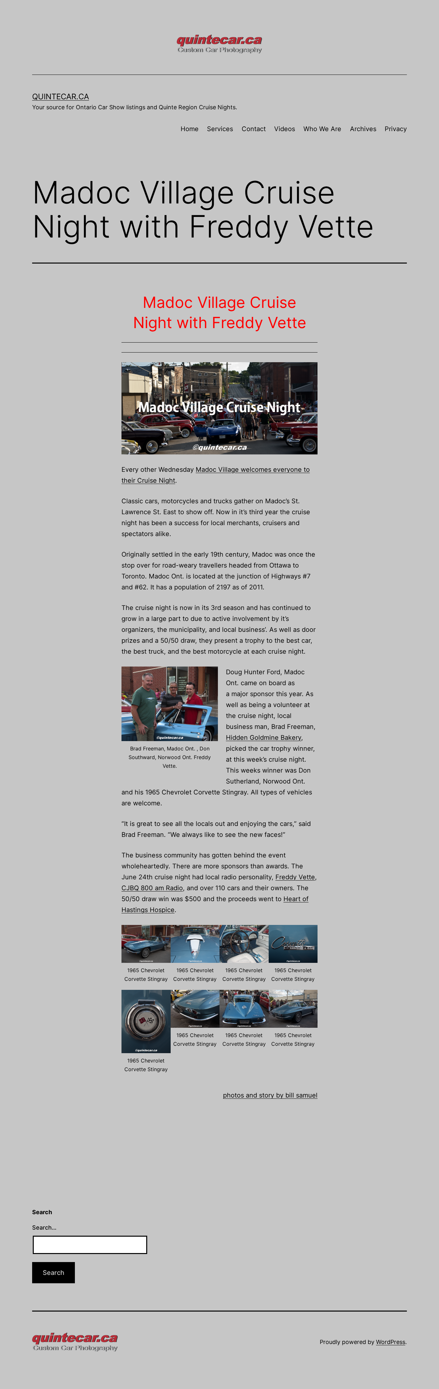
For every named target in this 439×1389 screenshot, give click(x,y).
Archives (363, 129)
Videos (284, 129)
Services (220, 129)
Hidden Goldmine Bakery (263, 737)
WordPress (390, 1342)
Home (190, 129)
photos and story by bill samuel (270, 1095)
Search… (44, 1227)
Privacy (396, 129)
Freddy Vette (295, 877)
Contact (254, 129)
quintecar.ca (60, 96)
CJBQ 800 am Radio (152, 888)
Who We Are (322, 129)
